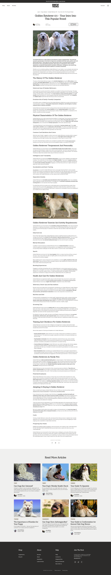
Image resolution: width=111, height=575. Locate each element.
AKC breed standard (70, 140)
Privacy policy (65, 570)
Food (15, 483)
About (8, 5)
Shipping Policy (59, 559)
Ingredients (39, 559)
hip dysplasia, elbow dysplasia (54, 280)
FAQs (57, 554)
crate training (49, 186)
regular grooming (64, 307)
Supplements (45, 519)
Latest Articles (40, 561)
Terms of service (58, 570)
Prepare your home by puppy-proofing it (42, 426)
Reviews (14, 5)
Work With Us (59, 563)
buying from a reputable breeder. (57, 391)
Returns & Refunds (60, 561)
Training (16, 519)
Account (103, 5)
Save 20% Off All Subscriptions (55, 1)
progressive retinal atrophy (69, 280)
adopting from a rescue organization (41, 391)
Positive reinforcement (66, 172)
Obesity (54, 300)
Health (44, 483)
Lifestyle (73, 483)
